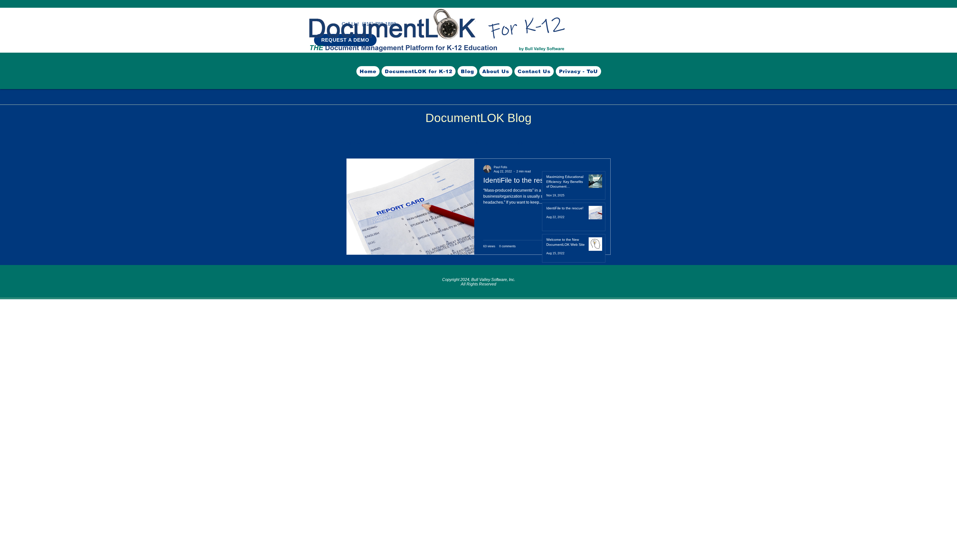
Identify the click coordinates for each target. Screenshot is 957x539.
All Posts (354, 143)
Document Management (429, 143)
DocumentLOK (385, 143)
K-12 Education (548, 143)
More (576, 143)
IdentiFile (517, 143)
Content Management (480, 143)
